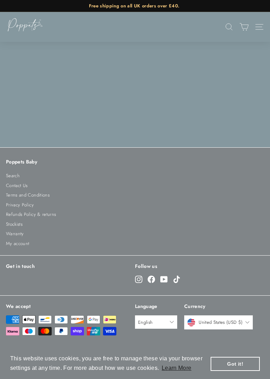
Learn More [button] (177, 368)
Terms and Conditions (28, 195)
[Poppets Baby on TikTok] (176, 279)
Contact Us (17, 185)
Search (13, 175)
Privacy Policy (20, 204)
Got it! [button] (235, 364)
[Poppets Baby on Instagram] (138, 279)
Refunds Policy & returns (31, 214)
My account (18, 243)
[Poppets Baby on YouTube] (164, 279)
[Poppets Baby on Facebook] (151, 279)
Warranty (15, 233)
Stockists (14, 224)
